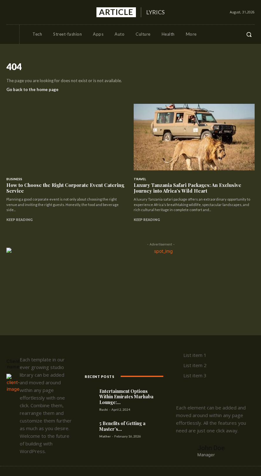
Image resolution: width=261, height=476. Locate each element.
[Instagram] (22, 12)
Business (14, 179)
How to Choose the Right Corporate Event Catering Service (65, 188)
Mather (105, 436)
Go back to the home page (32, 89)
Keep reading (19, 219)
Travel (140, 179)
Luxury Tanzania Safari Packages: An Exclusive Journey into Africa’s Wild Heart (187, 188)
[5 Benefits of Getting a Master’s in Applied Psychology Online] (91, 425)
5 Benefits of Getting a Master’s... (122, 426)
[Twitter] (34, 12)
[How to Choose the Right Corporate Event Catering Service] (66, 137)
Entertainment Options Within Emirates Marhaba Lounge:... (126, 396)
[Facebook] (10, 12)
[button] (249, 34)
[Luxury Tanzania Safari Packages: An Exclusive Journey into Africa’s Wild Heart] (194, 137)
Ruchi (103, 409)
